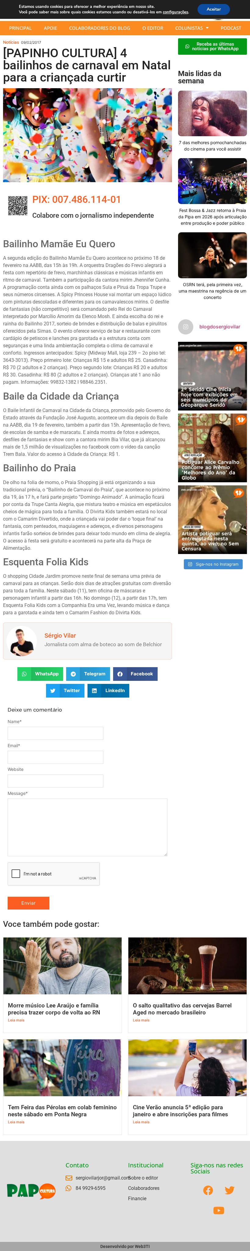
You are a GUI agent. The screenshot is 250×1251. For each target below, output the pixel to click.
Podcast (231, 28)
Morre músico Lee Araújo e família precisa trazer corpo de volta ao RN (54, 1009)
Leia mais (16, 1020)
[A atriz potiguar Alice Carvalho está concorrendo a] (212, 448)
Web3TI (142, 1246)
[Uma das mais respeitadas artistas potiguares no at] (212, 519)
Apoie (50, 28)
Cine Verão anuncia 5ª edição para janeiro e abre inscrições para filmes (180, 1111)
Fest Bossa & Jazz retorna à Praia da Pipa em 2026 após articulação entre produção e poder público (212, 217)
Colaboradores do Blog (99, 28)
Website (15, 769)
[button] (40, 674)
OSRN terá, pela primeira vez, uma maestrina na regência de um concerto (212, 291)
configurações (175, 12)
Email (14, 745)
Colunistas (189, 28)
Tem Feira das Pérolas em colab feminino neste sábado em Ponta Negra (62, 1111)
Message (18, 793)
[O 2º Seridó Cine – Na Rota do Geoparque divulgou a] (212, 376)
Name (15, 721)
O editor (152, 28)
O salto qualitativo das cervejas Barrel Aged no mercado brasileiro (182, 1009)
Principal (20, 28)
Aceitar (214, 9)
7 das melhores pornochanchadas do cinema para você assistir (212, 145)
